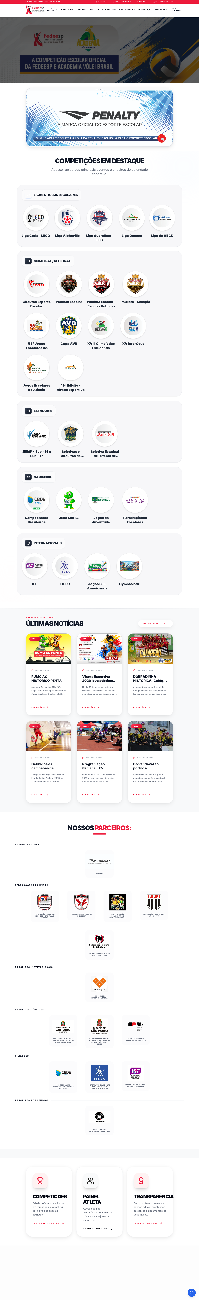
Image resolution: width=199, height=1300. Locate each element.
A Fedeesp (51, 9)
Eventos (82, 9)
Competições (66, 9)
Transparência (161, 9)
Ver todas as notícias (154, 623)
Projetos (94, 9)
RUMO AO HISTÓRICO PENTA (46, 679)
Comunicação (126, 9)
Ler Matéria (38, 707)
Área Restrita (161, 2)
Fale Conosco (176, 9)
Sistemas (102, 2)
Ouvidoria (142, 2)
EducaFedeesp (109, 9)
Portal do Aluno (123, 2)
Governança (144, 9)
